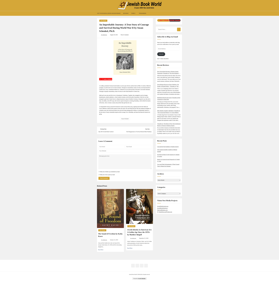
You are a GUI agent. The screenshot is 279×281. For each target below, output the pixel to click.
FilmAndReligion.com (162, 210)
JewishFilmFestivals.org (162, 206)
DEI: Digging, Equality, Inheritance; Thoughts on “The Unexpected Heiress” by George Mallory (168, 111)
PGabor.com (169, 212)
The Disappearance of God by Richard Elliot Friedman (138, 131)
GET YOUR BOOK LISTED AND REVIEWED (108, 13)
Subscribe (161, 54)
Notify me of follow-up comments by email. (110, 171)
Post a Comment (125, 34)
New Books (103, 20)
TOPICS (133, 13)
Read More (100, 249)
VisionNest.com (162, 212)
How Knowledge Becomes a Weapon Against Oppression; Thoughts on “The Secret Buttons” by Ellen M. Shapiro (168, 72)
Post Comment (104, 178)
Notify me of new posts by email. (107, 174)
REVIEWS (125, 13)
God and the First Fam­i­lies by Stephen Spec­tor (168, 146)
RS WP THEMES (142, 278)
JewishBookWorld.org (162, 208)
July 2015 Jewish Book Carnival (105, 131)
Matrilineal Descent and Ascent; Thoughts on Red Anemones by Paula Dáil (168, 98)
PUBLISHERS (142, 13)
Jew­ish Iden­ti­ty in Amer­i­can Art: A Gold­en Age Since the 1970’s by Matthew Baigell (139, 232)
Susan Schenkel (125, 118)
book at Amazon (108, 79)
